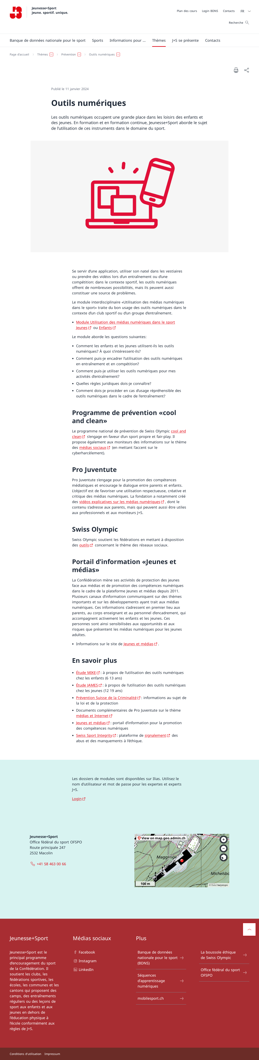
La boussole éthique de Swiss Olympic (218, 955)
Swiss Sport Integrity (94, 735)
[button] (47, 40)
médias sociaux (92, 447)
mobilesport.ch (151, 998)
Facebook (87, 952)
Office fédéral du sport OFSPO (220, 972)
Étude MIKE (86, 672)
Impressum (52, 1054)
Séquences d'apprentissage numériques (151, 981)
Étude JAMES (87, 685)
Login (77, 798)
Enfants (105, 327)
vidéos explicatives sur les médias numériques (119, 501)
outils (84, 545)
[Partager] (246, 70)
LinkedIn (86, 969)
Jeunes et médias (138, 643)
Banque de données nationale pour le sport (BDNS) (158, 957)
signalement (155, 735)
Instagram (88, 960)
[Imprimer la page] (236, 70)
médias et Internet (92, 715)
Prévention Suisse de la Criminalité (106, 697)
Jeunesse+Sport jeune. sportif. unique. (50, 10)
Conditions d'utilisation (25, 1054)
